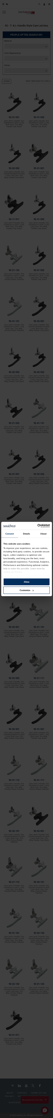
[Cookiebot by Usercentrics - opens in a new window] (38, 526)
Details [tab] (26, 533)
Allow (26, 582)
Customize (25, 590)
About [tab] (43, 533)
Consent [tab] (9, 533)
